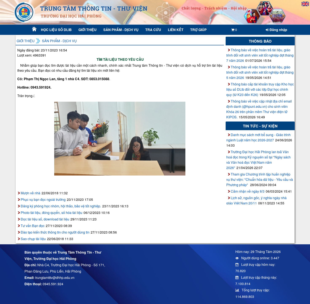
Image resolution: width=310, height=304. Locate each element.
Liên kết (175, 29)
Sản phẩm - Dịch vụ (120, 29)
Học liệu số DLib (56, 29)
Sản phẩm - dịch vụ (59, 40)
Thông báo (260, 41)
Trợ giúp (198, 29)
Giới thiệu (87, 29)
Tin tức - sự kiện (260, 125)
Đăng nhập (278, 29)
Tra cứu (153, 29)
